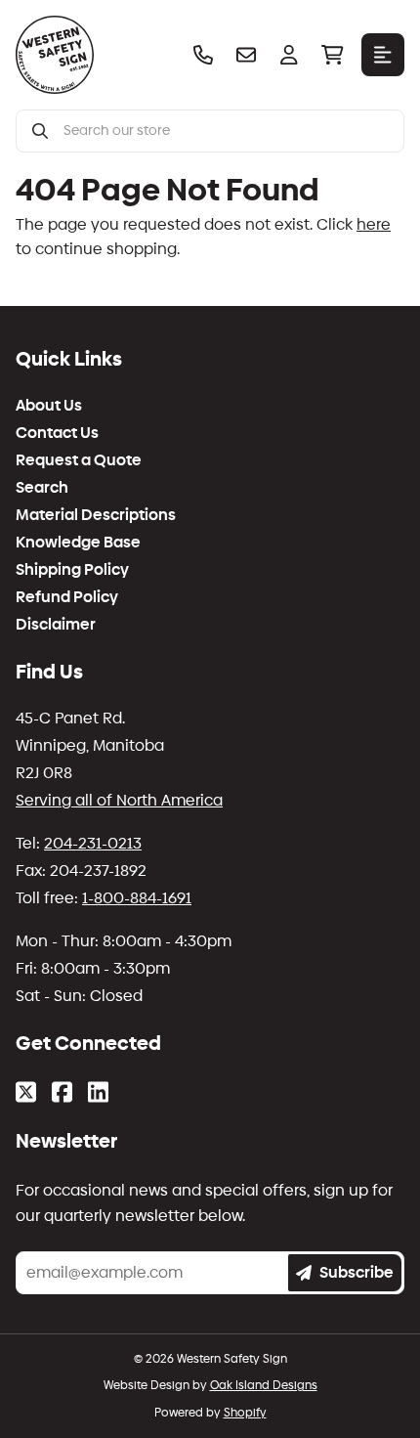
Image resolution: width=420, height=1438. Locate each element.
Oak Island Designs (263, 1385)
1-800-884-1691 (136, 898)
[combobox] (225, 131)
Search (42, 488)
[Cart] (332, 54)
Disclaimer (56, 624)
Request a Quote (79, 460)
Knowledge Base (78, 542)
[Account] (289, 54)
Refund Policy (67, 597)
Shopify (245, 1412)
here (374, 224)
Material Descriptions (96, 515)
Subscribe (356, 1272)
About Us (49, 405)
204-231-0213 (93, 843)
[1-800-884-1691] (203, 54)
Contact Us (57, 433)
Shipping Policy (72, 570)
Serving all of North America (119, 800)
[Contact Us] (246, 54)
